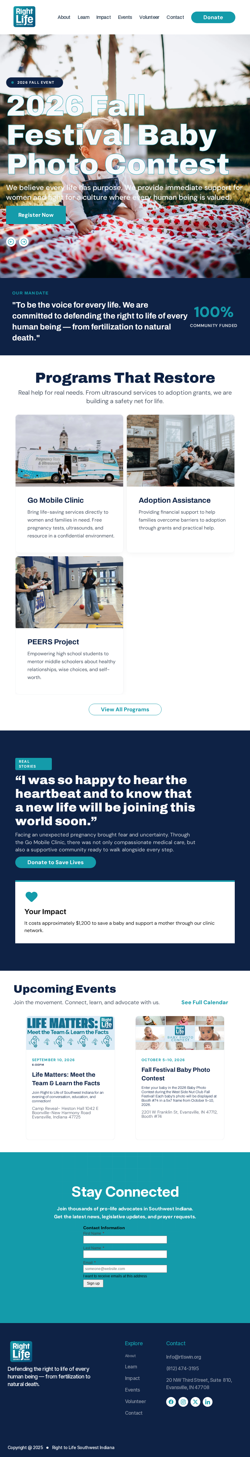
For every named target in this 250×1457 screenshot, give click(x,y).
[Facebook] (171, 1401)
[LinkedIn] (207, 1401)
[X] (195, 1401)
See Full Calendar (205, 1002)
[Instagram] (183, 1401)
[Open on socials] (11, 232)
